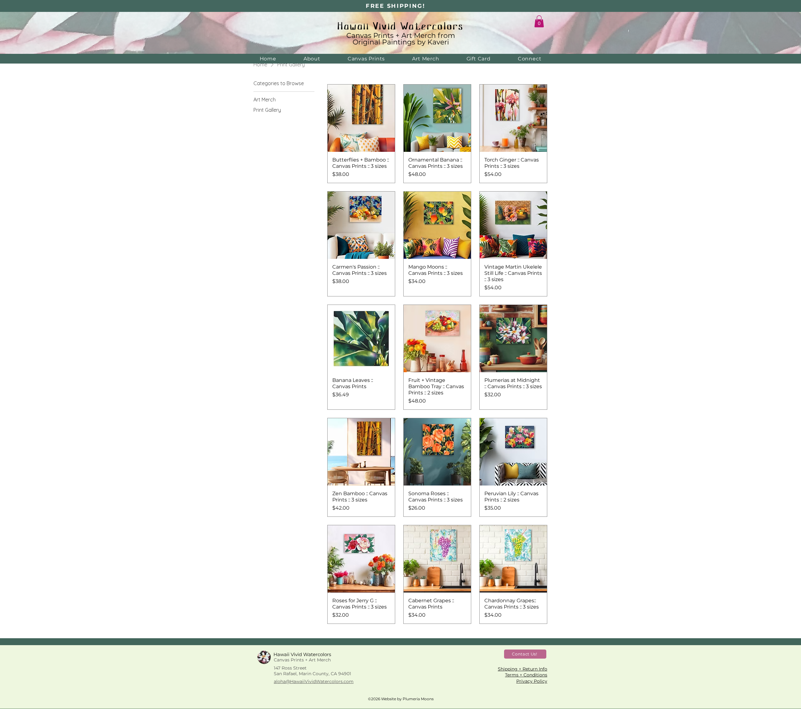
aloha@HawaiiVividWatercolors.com (314, 681)
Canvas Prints (370, 35)
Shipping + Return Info (522, 669)
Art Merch (419, 35)
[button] (539, 21)
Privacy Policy (531, 681)
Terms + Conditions (526, 675)
